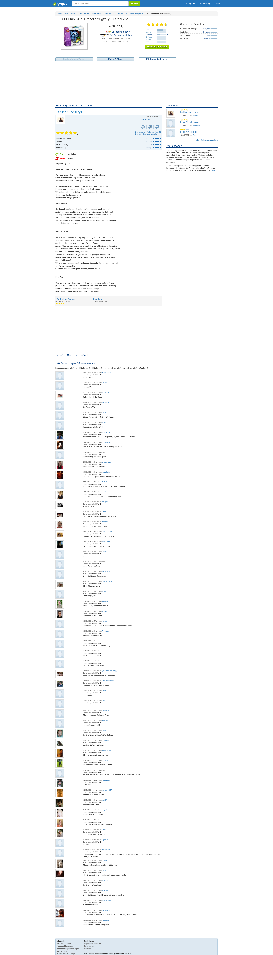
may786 (104, 810)
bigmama (105, 760)
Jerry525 (105, 880)
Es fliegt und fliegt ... (189, 112)
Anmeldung (205, 3)
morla (104, 870)
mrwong (104, 651)
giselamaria (106, 432)
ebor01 (104, 700)
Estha (104, 511)
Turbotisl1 (105, 521)
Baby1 (104, 829)
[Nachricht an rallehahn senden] (150, 127)
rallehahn (145, 119)
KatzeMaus (106, 780)
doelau (104, 412)
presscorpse (106, 462)
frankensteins (106, 900)
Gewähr (214, 170)
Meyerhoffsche (107, 472)
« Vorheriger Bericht (65, 299)
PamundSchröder (108, 680)
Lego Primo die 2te (188, 131)
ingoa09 (104, 611)
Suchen (134, 3)
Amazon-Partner (94, 953)
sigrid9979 (105, 392)
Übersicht (97, 299)
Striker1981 (106, 541)
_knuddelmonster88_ (109, 670)
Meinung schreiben (157, 46)
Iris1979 (104, 800)
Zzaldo (104, 820)
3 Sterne (149, 34)
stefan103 (105, 402)
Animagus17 (106, 631)
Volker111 (105, 601)
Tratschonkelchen (108, 482)
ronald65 (105, 551)
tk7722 (104, 422)
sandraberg (106, 849)
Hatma (104, 730)
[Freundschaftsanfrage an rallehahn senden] (143, 127)
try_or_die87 (106, 571)
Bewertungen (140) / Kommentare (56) (148, 132)
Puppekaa (105, 740)
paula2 (104, 690)
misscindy (105, 710)
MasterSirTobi (106, 750)
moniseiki (196, 125)
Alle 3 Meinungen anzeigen (207, 140)
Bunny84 (105, 860)
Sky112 (196, 135)
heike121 (105, 621)
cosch (104, 492)
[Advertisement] (136, 82)
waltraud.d (105, 920)
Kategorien (191, 3)
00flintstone (106, 910)
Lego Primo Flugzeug (190, 122)
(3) (157, 59)
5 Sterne (149, 30)
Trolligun (105, 720)
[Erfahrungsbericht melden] (157, 127)
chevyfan (105, 502)
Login (217, 3)
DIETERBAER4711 (108, 531)
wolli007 (104, 591)
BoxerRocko (106, 372)
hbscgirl (104, 382)
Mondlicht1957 (107, 790)
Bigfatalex (105, 839)
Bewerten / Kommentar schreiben (146, 134)
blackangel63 (106, 442)
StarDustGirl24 (107, 581)
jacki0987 (105, 890)
